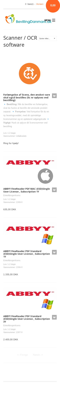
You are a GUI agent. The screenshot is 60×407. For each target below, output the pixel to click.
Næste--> (38, 354)
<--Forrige (22, 354)
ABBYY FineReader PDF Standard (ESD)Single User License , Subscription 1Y (26, 254)
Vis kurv (39, 4)
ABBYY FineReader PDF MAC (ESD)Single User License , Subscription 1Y (26, 190)
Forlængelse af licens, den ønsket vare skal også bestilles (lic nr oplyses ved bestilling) (26, 97)
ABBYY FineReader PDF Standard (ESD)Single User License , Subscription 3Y (26, 319)
